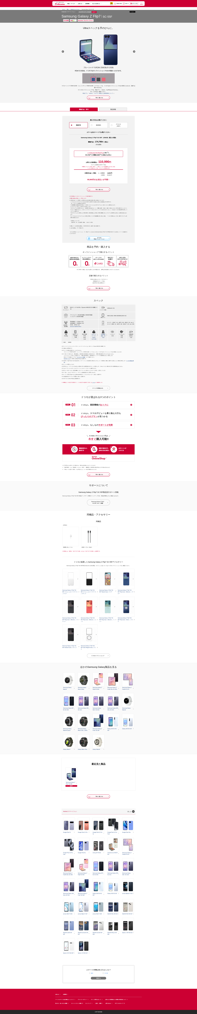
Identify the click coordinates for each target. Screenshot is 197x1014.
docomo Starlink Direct (75, 326)
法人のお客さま (96, 3)
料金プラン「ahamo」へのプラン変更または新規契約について (98, 93)
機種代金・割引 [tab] (84, 109)
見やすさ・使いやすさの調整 (61, 1003)
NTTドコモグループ (119, 1003)
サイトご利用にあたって (96, 999)
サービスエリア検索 (81, 357)
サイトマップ (88, 1003)
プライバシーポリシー (82, 999)
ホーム (63, 9)
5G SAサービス (67, 358)
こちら (93, 382)
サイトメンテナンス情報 (76, 1003)
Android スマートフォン (75, 9)
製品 (68, 9)
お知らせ (80, 3)
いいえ (106, 973)
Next (134, 51)
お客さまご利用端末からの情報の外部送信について (115, 999)
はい (92, 973)
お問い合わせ (108, 1003)
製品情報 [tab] (113, 109)
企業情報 (87, 3)
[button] (98, 404)
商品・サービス (71, 3)
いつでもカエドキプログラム (96, 152)
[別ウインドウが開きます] (98, 453)
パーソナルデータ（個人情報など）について (64, 999)
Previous (63, 51)
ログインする (135, 3)
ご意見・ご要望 (98, 1003)
